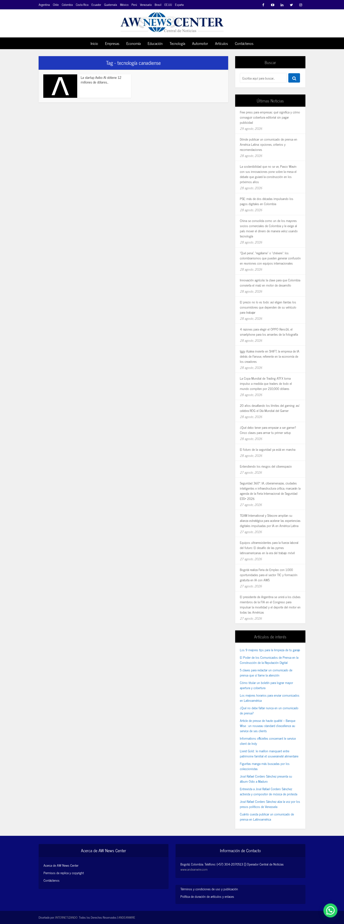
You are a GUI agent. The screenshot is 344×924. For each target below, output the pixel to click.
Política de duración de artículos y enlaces (207, 896)
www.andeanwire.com (194, 869)
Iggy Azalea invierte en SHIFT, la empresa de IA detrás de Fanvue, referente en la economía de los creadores (269, 356)
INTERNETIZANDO (66, 917)
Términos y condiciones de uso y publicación (209, 888)
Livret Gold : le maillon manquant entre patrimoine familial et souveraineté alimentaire (269, 753)
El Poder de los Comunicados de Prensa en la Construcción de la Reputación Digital (269, 660)
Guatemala (110, 4)
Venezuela (146, 4)
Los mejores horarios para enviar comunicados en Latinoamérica (269, 697)
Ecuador (96, 4)
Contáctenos (244, 43)
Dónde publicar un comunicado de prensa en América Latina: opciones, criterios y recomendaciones (268, 144)
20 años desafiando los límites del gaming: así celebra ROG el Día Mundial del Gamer (269, 408)
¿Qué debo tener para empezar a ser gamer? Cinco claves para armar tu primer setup (268, 430)
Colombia (67, 4)
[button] (330, 910)
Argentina (44, 4)
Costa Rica (82, 4)
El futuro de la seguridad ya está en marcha (267, 449)
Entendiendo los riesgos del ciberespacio (266, 466)
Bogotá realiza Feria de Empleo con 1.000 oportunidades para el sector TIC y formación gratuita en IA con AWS (268, 574)
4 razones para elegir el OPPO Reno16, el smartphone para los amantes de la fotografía (269, 331)
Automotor (200, 43)
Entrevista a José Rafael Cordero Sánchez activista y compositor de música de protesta (268, 791)
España (179, 4)
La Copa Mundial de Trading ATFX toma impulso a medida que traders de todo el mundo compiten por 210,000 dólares (266, 383)
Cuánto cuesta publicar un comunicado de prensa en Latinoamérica (267, 816)
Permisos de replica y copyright (64, 872)
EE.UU (168, 4)
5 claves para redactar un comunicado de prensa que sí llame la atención (266, 672)
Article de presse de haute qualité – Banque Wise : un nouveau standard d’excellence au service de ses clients (267, 725)
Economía (133, 43)
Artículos (221, 43)
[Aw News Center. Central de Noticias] (172, 20)
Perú (134, 4)
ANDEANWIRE (126, 917)
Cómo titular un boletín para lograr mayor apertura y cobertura (266, 685)
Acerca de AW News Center (61, 865)
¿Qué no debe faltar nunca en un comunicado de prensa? (269, 710)
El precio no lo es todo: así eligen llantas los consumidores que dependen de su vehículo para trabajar (268, 307)
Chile (56, 4)
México (124, 4)
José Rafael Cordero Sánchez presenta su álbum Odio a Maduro (266, 778)
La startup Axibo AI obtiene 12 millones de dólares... (101, 79)
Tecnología (177, 43)
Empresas (112, 43)
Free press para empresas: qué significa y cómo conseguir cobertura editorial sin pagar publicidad (270, 117)
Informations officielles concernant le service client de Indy (268, 740)
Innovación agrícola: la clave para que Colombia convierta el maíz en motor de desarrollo (270, 282)
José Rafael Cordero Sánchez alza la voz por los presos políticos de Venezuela (270, 804)
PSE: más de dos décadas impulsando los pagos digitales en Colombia (266, 201)
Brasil (158, 4)
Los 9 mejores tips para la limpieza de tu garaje (270, 649)
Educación (155, 43)
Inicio (94, 43)
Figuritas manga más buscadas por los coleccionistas (264, 766)
